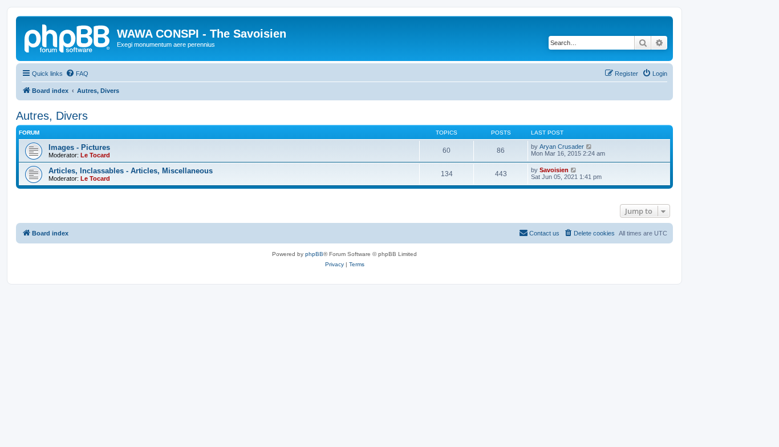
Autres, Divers (52, 115)
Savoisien (554, 169)
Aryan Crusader (561, 146)
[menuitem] (77, 73)
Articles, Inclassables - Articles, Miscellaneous (130, 170)
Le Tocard (95, 155)
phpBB (314, 254)
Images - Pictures (79, 147)
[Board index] (68, 37)
